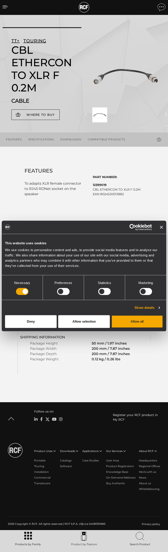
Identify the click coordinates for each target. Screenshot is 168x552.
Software (66, 466)
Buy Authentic (115, 483)
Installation (41, 471)
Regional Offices (149, 466)
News (142, 477)
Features (14, 139)
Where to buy (40, 115)
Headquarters (148, 460)
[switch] (63, 291)
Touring (39, 466)
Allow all (137, 321)
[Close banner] (161, 227)
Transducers (42, 483)
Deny (31, 321)
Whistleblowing (149, 489)
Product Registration (120, 466)
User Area (112, 460)
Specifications (41, 139)
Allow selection (84, 321)
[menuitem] (150, 524)
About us (145, 483)
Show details (144, 307)
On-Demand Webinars (121, 477)
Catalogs (66, 460)
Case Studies (90, 460)
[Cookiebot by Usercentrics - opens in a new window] (133, 227)
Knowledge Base (117, 471)
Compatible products (106, 139)
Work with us (147, 471)
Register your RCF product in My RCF (135, 417)
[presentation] (86, 114)
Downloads (70, 139)
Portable (40, 460)
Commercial (42, 477)
